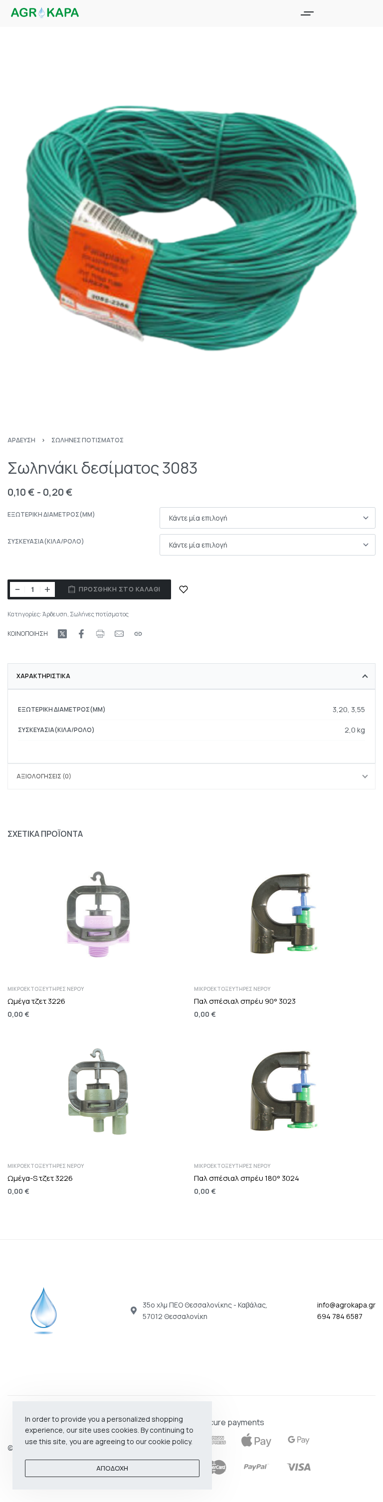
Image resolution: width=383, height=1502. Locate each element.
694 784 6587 (340, 1316)
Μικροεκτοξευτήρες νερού (45, 988)
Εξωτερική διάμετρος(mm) (51, 515)
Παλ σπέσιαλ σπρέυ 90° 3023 (245, 1000)
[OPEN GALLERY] (191, 228)
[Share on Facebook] (81, 633)
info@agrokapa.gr (346, 1305)
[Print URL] (100, 633)
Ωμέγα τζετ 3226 (36, 1000)
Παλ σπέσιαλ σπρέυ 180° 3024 (246, 1178)
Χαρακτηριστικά (43, 676)
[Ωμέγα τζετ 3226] (98, 914)
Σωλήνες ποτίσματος (87, 440)
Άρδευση (21, 440)
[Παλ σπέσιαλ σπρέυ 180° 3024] (285, 1091)
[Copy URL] (138, 633)
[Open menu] (307, 13)
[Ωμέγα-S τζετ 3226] (98, 1091)
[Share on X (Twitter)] (62, 633)
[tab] (191, 676)
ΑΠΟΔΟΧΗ (112, 1468)
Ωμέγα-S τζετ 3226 (40, 1178)
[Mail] (119, 633)
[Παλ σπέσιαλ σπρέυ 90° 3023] (285, 914)
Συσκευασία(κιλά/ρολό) (45, 542)
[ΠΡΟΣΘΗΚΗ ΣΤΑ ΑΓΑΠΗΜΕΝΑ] (184, 589)
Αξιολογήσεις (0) (43, 776)
